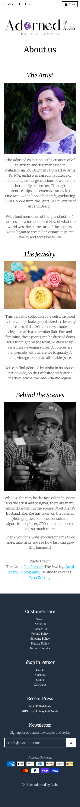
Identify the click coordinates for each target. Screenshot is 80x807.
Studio (40, 679)
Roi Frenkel (33, 567)
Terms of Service (40, 648)
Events (40, 670)
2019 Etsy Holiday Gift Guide (40, 711)
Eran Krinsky (40, 578)
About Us (40, 624)
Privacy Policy (40, 643)
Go (71, 743)
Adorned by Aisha (46, 785)
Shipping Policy (40, 638)
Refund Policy (40, 633)
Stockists (40, 674)
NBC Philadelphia (40, 706)
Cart (72, 4)
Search (40, 619)
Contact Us (40, 629)
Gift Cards (40, 684)
